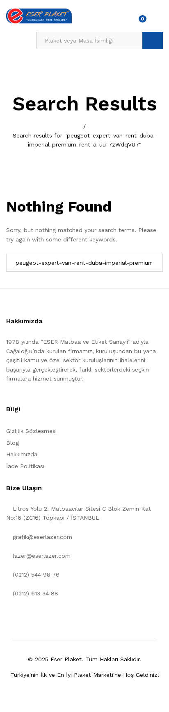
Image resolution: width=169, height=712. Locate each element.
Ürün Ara (152, 40)
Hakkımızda (21, 454)
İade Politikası (25, 466)
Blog (12, 442)
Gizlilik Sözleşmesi (31, 431)
